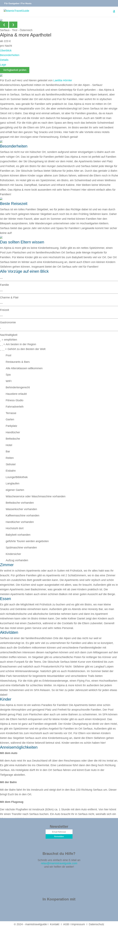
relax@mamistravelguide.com (59, 863)
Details (4, 59)
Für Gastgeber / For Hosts (17, 3)
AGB (66, 924)
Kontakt (54, 924)
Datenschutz (96, 924)
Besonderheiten (9, 55)
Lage (3, 64)
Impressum (78, 924)
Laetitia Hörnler (62, 80)
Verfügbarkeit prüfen (14, 70)
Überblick (6, 50)
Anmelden (59, 836)
